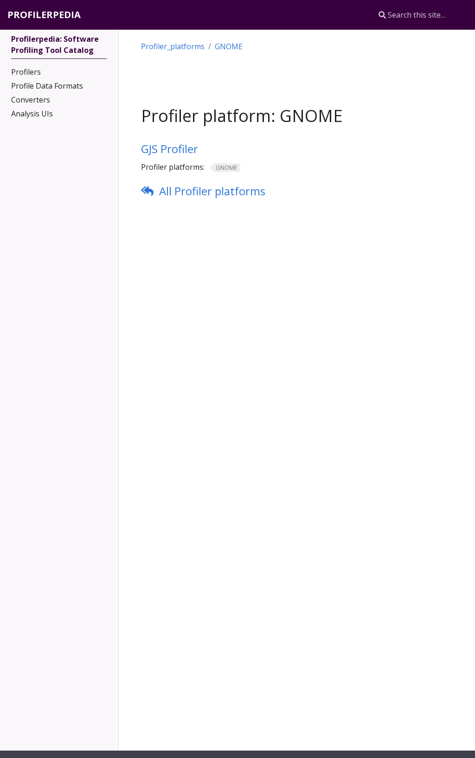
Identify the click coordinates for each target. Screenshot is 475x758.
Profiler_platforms (173, 46)
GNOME (229, 46)
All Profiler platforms (212, 191)
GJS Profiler (169, 148)
